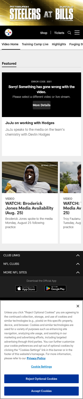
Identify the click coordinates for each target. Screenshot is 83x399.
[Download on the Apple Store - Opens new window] (26, 289)
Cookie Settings (41, 366)
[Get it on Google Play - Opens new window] (55, 290)
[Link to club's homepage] (8, 30)
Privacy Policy (36, 358)
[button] (41, 105)
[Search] (69, 32)
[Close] (78, 306)
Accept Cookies (41, 391)
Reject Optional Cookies (41, 378)
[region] (41, 349)
